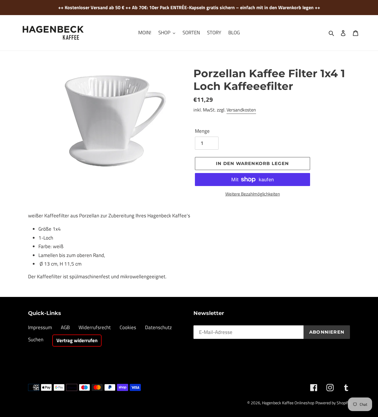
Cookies (128, 327)
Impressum (40, 327)
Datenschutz (158, 327)
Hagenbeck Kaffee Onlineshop (288, 403)
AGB (65, 327)
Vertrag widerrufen (76, 340)
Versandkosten (241, 109)
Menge (202, 131)
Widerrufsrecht (95, 327)
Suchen (35, 339)
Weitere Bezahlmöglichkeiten (252, 194)
